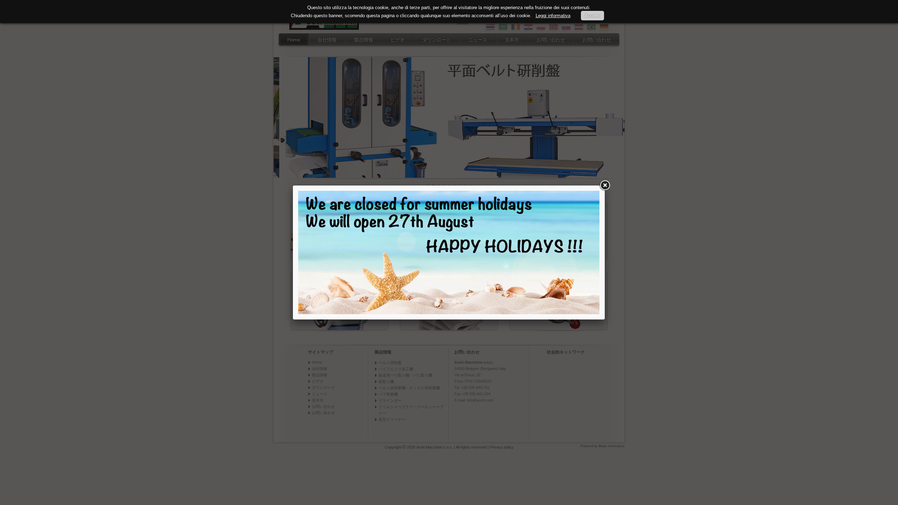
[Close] (604, 185)
